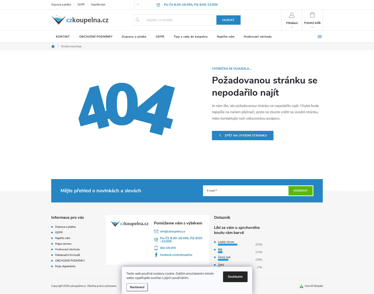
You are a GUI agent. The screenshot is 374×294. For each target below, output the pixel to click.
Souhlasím (235, 277)
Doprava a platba (61, 4)
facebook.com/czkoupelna (176, 255)
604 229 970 (168, 248)
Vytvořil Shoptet (314, 286)
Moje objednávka (65, 266)
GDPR (81, 4)
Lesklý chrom (226, 242)
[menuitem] (63, 37)
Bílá (220, 249)
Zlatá (221, 265)
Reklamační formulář (67, 255)
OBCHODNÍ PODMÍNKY (70, 260)
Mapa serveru (63, 244)
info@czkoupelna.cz (172, 231)
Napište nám (98, 4)
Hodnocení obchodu (67, 249)
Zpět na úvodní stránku (246, 135)
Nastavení (137, 287)
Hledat (228, 20)
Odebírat (301, 190)
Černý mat (224, 257)
